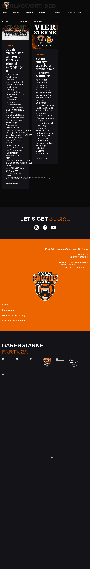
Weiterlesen (12, 183)
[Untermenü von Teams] (61, 13)
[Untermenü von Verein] (46, 13)
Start (4, 13)
